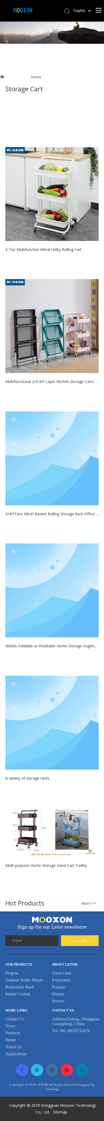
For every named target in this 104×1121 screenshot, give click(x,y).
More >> (88, 903)
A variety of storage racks (27, 778)
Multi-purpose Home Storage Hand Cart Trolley (46, 865)
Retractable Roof (19, 987)
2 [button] (51, 40)
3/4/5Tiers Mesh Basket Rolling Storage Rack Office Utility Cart (52, 513)
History (58, 994)
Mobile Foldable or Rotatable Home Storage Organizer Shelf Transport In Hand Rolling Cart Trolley (52, 645)
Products (12, 1033)
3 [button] (59, 40)
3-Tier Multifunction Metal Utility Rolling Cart (43, 249)
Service (58, 1001)
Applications (16, 1053)
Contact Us (14, 1019)
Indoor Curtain (17, 994)
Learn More (52, 29)
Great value (61, 973)
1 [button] (43, 40)
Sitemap (60, 1112)
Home (10, 1040)
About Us (13, 1047)
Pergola (11, 973)
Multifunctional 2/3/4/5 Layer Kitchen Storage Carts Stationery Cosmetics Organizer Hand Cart (52, 381)
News (10, 1026)
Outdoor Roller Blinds (24, 980)
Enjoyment (61, 980)
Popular (58, 987)
